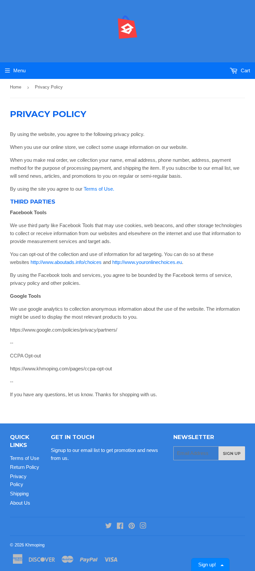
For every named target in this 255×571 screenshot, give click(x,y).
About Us (20, 503)
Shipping (19, 493)
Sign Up (232, 453)
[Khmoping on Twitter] (108, 526)
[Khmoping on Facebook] (120, 526)
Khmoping (34, 544)
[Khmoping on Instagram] (143, 526)
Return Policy (24, 467)
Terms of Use (24, 458)
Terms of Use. (99, 189)
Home (15, 87)
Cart (244, 70)
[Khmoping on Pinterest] (131, 526)
